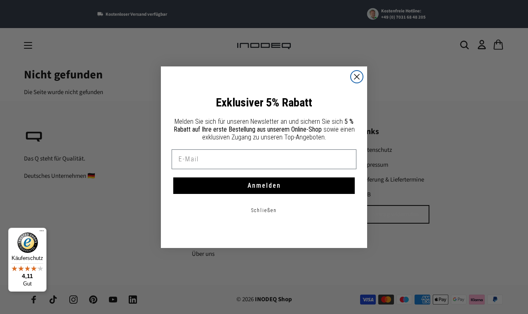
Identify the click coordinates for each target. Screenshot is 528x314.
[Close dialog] (357, 77)
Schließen (264, 210)
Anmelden (264, 185)
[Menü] (42, 233)
